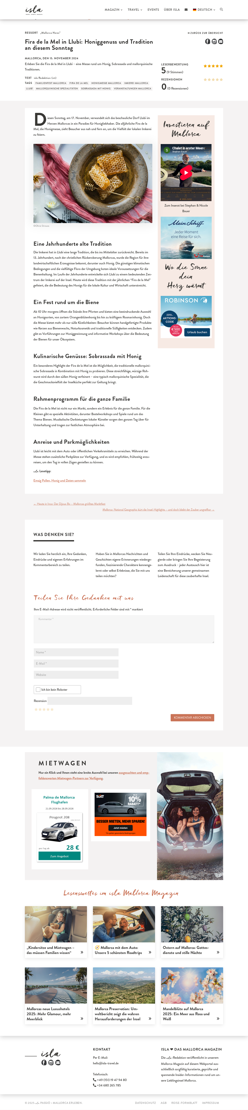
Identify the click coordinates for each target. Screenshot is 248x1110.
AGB (164, 1103)
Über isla (172, 10)
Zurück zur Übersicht (206, 33)
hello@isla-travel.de (106, 1063)
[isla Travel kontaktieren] (186, 13)
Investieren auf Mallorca (186, 131)
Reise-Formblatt (184, 1103)
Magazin (112, 10)
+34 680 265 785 (108, 1085)
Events (153, 10)
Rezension (40, 701)
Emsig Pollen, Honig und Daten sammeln (59, 480)
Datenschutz (145, 1103)
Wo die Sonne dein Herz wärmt (186, 277)
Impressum (210, 1103)
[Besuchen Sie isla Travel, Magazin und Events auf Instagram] (51, 1064)
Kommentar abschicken (192, 718)
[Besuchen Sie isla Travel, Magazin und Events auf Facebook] (44, 1064)
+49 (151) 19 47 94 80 (111, 1080)
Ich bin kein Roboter (54, 689)
